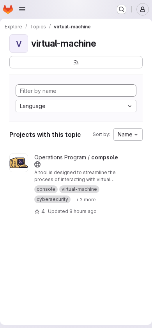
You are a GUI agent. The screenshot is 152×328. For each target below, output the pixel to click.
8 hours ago (83, 211)
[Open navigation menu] (22, 9)
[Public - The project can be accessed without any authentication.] (37, 164)
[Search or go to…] (121, 9)
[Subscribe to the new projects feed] (76, 62)
